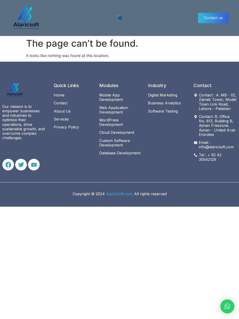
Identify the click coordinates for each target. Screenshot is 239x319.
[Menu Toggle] (119, 18)
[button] (227, 306)
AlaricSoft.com (119, 193)
